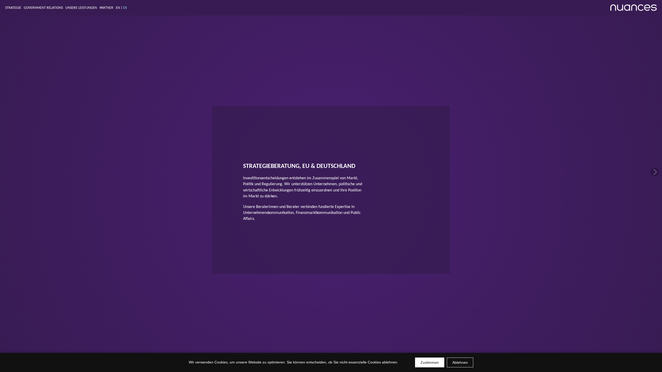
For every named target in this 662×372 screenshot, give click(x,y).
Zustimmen (429, 362)
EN (118, 8)
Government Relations (43, 8)
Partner (106, 8)
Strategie (13, 8)
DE (125, 8)
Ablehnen (460, 362)
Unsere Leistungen (81, 8)
